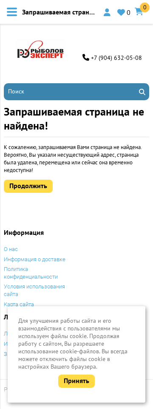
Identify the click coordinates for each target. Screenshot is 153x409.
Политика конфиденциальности (31, 273)
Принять (76, 380)
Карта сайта (19, 304)
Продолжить (28, 185)
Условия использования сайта (34, 290)
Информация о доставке (34, 259)
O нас (11, 249)
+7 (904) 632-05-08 (116, 58)
